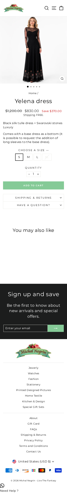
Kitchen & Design (33, 401)
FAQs (33, 429)
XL (47, 157)
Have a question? (33, 205)
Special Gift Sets (33, 407)
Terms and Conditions (33, 446)
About (33, 418)
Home (33, 93)
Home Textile (33, 395)
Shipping (29, 115)
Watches (33, 373)
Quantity (33, 167)
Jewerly (34, 367)
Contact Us (33, 451)
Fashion (33, 379)
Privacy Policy (33, 440)
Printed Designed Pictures (33, 390)
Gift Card (33, 423)
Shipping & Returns (33, 197)
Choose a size (33, 150)
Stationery (33, 384)
